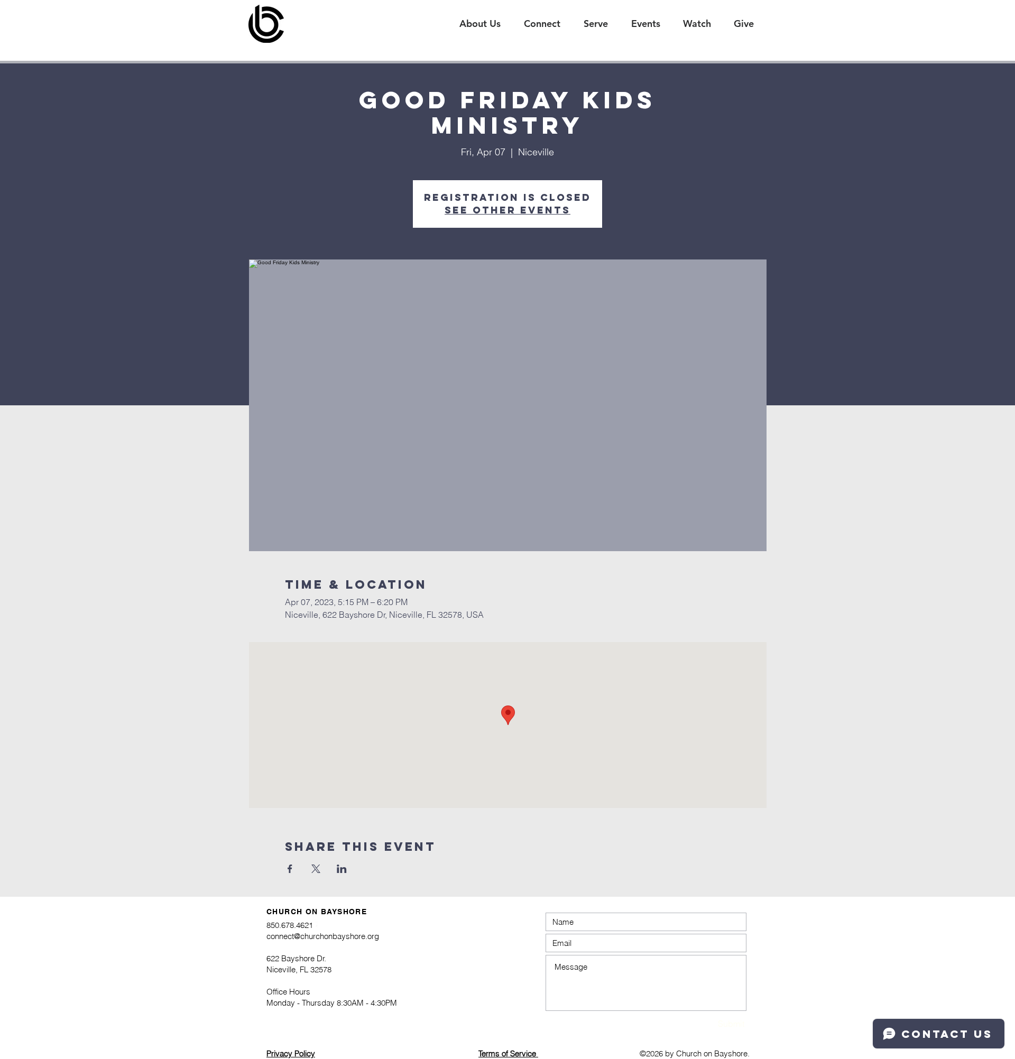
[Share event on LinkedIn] (342, 869)
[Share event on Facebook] (290, 869)
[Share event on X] (316, 869)
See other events (507, 210)
